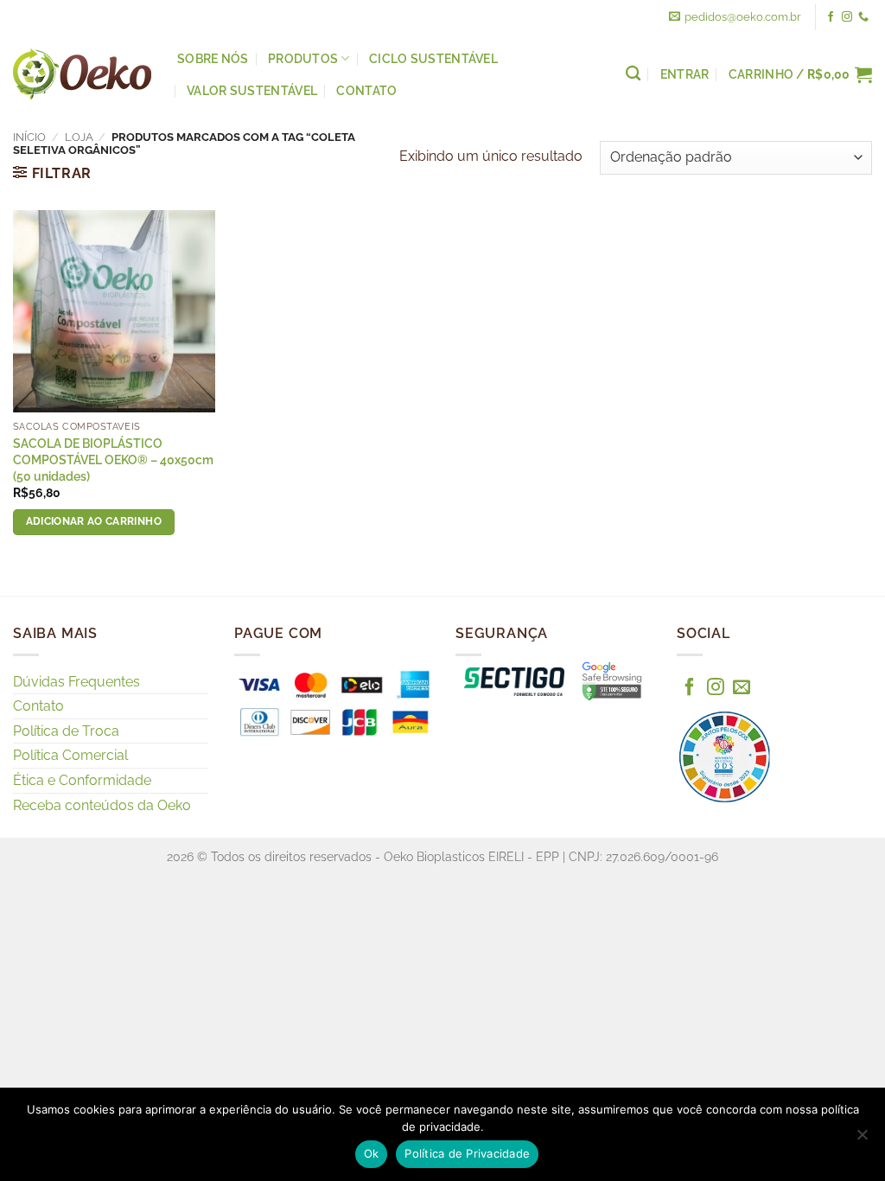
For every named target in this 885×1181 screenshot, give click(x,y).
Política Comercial (70, 755)
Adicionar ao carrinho (94, 521)
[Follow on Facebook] (830, 17)
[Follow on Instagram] (847, 17)
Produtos (303, 58)
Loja (79, 137)
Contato (366, 90)
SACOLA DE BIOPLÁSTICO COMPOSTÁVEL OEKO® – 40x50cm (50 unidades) (113, 459)
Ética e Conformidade (82, 780)
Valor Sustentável (252, 90)
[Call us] (863, 17)
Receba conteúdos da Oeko (102, 805)
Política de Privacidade (467, 1153)
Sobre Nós (213, 58)
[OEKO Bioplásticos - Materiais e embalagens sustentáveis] (82, 74)
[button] (800, 74)
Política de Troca (66, 731)
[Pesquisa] (633, 74)
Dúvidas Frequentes (76, 681)
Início (29, 137)
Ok (371, 1153)
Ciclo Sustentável (433, 58)
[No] (861, 1139)
